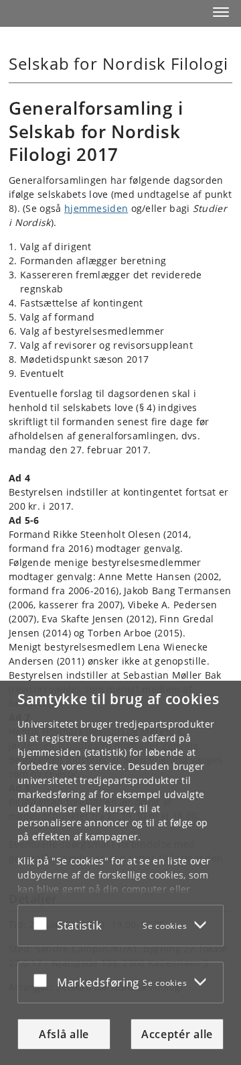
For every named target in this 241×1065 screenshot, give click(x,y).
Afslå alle (64, 1034)
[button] (221, 12)
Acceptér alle (177, 1034)
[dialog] (120, 873)
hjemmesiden (96, 208)
